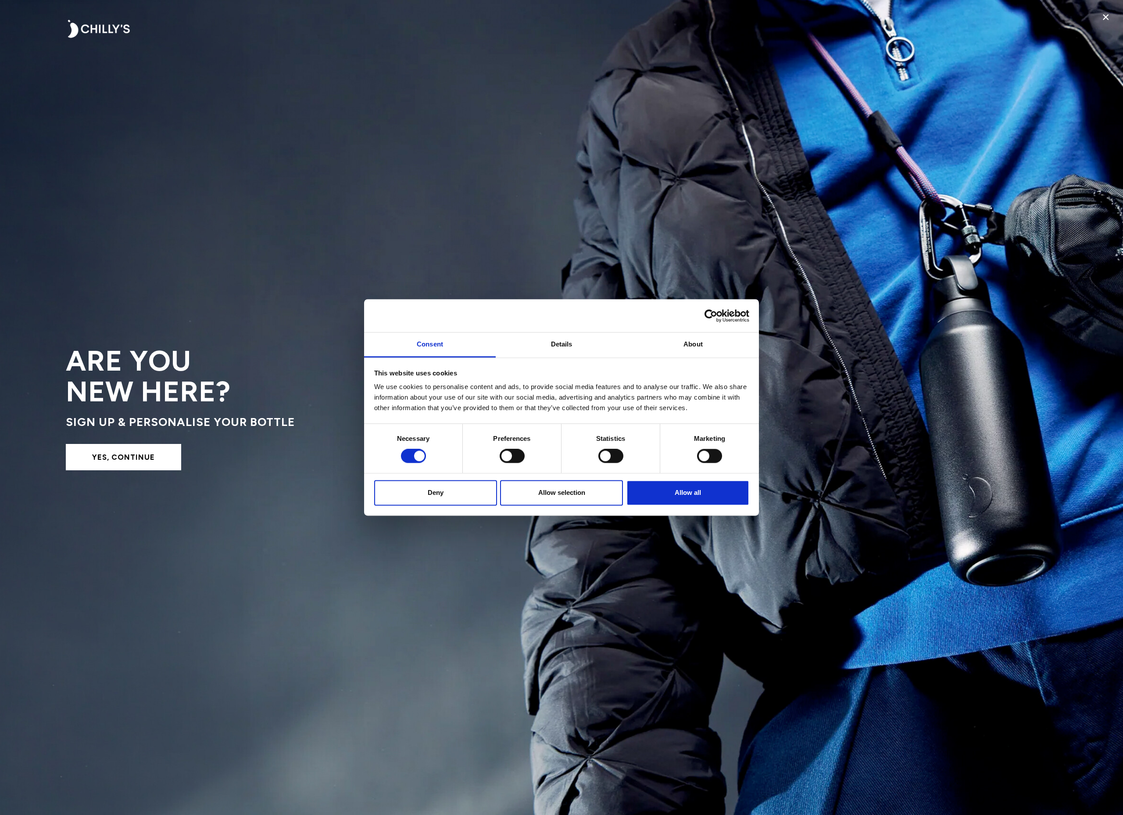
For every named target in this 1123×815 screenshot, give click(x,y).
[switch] (512, 456)
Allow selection (561, 492)
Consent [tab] (430, 344)
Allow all (688, 492)
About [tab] (693, 344)
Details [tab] (561, 344)
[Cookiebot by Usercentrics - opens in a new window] (710, 315)
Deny (435, 492)
